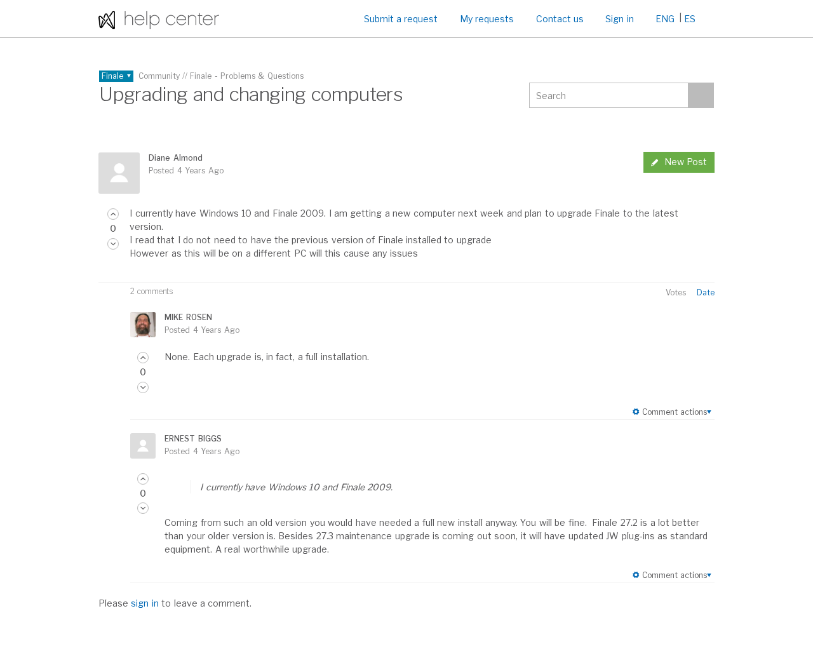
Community (159, 76)
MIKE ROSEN (188, 317)
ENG (665, 18)
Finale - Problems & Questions (247, 76)
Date (706, 292)
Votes (676, 292)
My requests (487, 18)
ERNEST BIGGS (193, 438)
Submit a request (401, 18)
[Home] (158, 18)
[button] (113, 214)
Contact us (560, 18)
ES (689, 18)
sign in (144, 603)
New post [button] (685, 161)
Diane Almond (175, 158)
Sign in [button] (619, 18)
